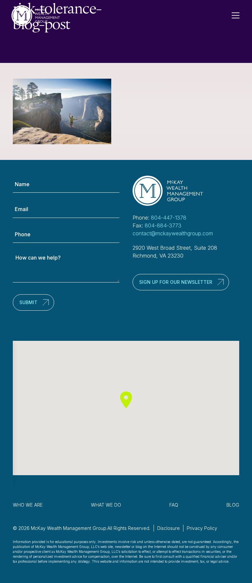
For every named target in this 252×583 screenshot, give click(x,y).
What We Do (106, 505)
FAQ (173, 505)
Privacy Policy (202, 528)
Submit (28, 302)
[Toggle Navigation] (238, 15)
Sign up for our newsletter (175, 282)
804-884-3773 (163, 225)
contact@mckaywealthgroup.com (173, 233)
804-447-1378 (168, 217)
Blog (232, 505)
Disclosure (168, 528)
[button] (126, 400)
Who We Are (28, 505)
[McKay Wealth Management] (35, 15)
